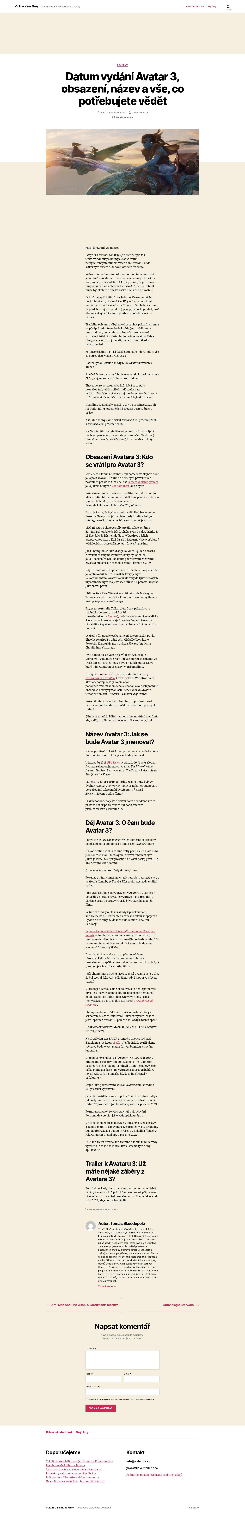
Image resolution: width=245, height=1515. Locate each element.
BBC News (113, 762)
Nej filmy (212, 6)
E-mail (127, 1374)
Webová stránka (92, 1386)
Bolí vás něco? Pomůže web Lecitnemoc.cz (72, 1477)
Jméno (89, 1374)
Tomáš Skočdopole (116, 112)
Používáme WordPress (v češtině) (94, 1507)
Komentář (90, 1349)
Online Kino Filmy (27, 6)
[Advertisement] (122, 33)
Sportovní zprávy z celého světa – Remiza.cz (74, 1469)
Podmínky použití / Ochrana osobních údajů (154, 1475)
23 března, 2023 (140, 112)
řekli (117, 1042)
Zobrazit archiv (107, 1286)
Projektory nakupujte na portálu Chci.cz (71, 1473)
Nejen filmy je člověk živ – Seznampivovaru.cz (75, 1481)
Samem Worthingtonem (143, 482)
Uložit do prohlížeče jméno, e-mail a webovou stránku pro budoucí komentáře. (121, 1399)
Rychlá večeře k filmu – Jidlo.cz (65, 1465)
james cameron (112, 1209)
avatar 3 (100, 1209)
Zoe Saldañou (120, 486)
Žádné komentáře (124, 117)
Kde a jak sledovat (195, 6)
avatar (92, 1209)
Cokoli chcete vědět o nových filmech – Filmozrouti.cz (79, 1461)
